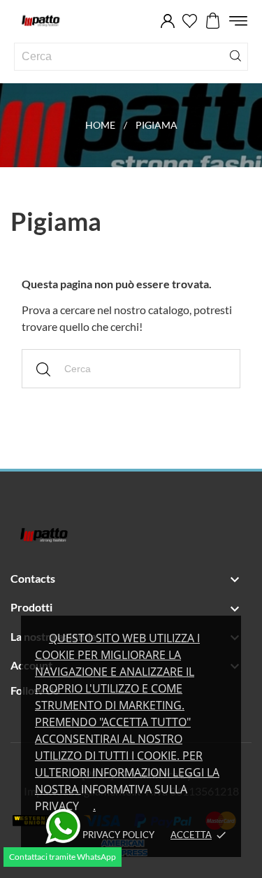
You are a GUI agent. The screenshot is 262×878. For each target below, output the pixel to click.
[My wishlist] (189, 21)
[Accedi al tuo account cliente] (167, 21)
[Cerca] (235, 55)
